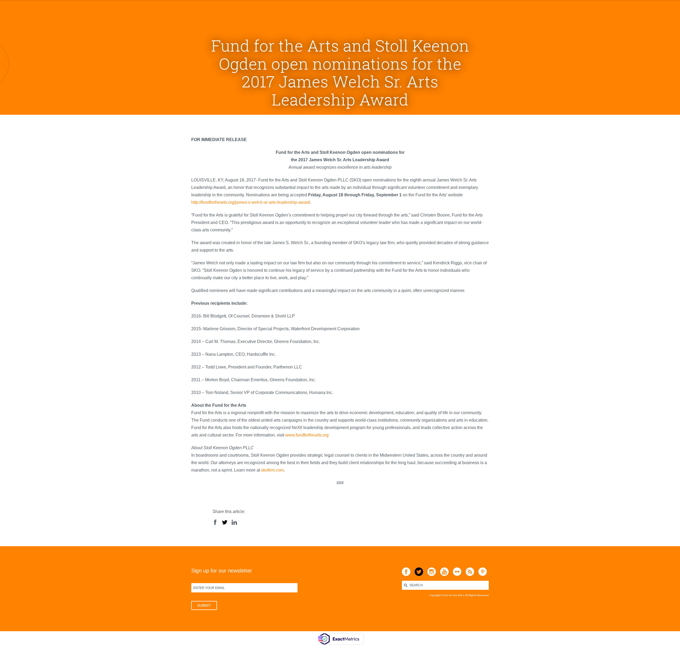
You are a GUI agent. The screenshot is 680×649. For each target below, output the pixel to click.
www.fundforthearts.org (307, 435)
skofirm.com (272, 470)
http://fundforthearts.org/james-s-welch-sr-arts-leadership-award (250, 202)
